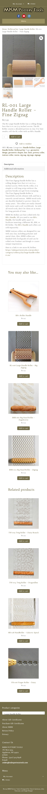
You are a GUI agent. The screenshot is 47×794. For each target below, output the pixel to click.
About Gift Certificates (12, 720)
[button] (41, 38)
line (25, 152)
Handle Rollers (29, 147)
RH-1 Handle (11, 217)
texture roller (7, 155)
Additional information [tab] (14, 169)
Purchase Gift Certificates (13, 723)
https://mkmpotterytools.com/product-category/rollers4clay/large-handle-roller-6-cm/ (23, 252)
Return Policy (8, 731)
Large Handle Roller (27, 29)
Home (4, 29)
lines (30, 152)
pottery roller (38, 152)
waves (16, 155)
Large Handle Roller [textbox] (23, 714)
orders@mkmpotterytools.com (15, 762)
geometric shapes (15, 152)
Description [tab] (9, 164)
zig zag (23, 155)
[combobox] (23, 713)
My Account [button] (17, 4)
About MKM (7, 727)
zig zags (30, 155)
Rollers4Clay (13, 29)
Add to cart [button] (23, 324)
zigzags (38, 155)
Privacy (5, 734)
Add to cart (15, 137)
